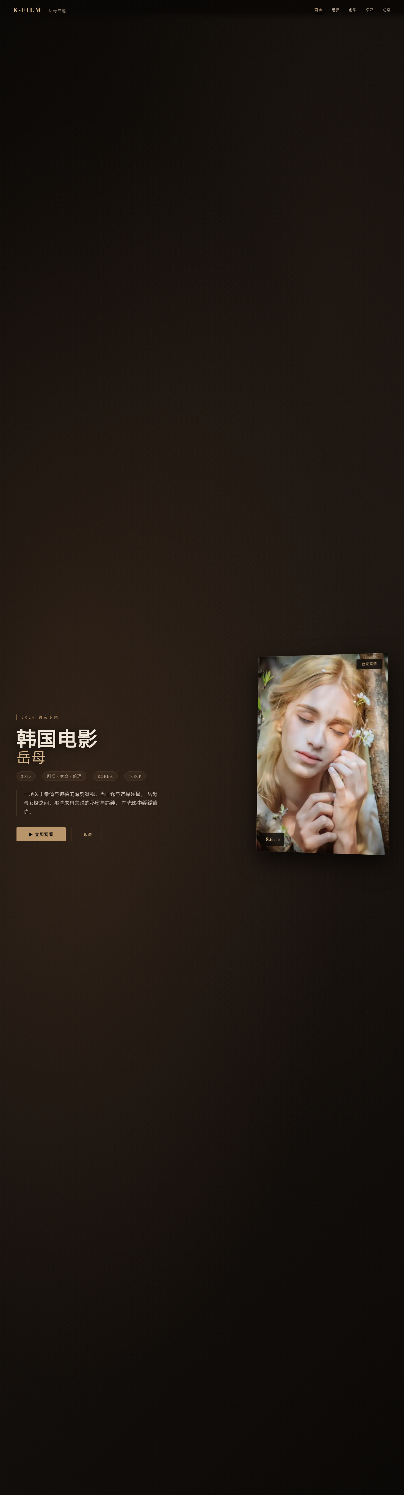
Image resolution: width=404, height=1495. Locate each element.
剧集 (352, 9)
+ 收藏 (86, 834)
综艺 (370, 9)
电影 (335, 9)
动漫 (387, 9)
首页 (318, 9)
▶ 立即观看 (41, 834)
